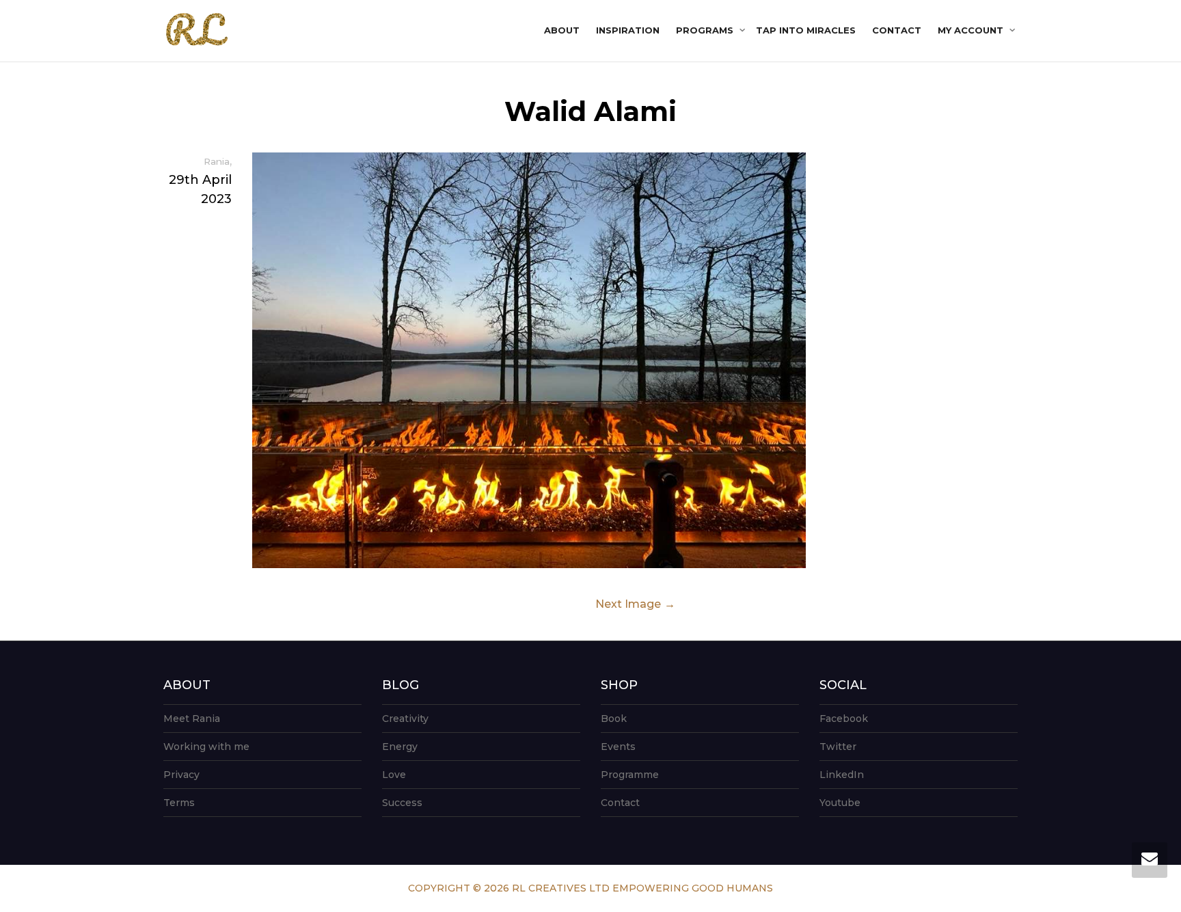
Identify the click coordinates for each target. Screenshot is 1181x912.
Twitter (837, 746)
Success (402, 802)
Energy (400, 746)
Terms (179, 802)
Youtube (839, 802)
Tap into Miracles (806, 30)
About (562, 30)
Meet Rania (191, 718)
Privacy (181, 774)
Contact (896, 30)
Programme (630, 774)
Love (394, 774)
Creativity (405, 718)
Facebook (843, 718)
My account (972, 30)
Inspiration (628, 30)
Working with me (206, 746)
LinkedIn (841, 774)
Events (618, 746)
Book (614, 718)
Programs (706, 30)
